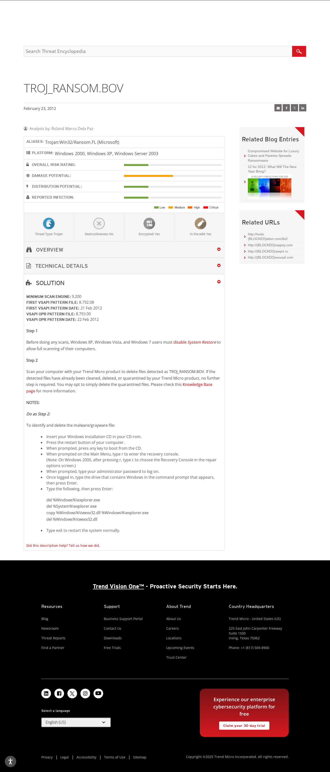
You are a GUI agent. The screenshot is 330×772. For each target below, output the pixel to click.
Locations (173, 638)
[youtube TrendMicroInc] (98, 693)
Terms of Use (114, 757)
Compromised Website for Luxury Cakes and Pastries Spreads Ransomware (273, 155)
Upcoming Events (180, 647)
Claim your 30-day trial (242, 724)
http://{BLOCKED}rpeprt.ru (268, 251)
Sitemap (139, 757)
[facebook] (286, 107)
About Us (173, 618)
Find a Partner (52, 647)
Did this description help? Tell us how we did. (63, 545)
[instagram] (85, 693)
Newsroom (50, 628)
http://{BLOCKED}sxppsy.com (270, 245)
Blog (44, 618)
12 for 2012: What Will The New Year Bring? (270, 169)
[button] (124, 266)
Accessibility (86, 757)
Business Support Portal (123, 618)
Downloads (113, 638)
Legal (64, 757)
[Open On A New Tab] (294, 107)
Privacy (47, 757)
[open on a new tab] (72, 693)
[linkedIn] (302, 107)
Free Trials (112, 647)
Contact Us (112, 628)
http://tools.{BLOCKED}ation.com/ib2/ (268, 236)
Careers (172, 628)
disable (194, 342)
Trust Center (176, 657)
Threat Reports (53, 638)
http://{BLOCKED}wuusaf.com (270, 257)
